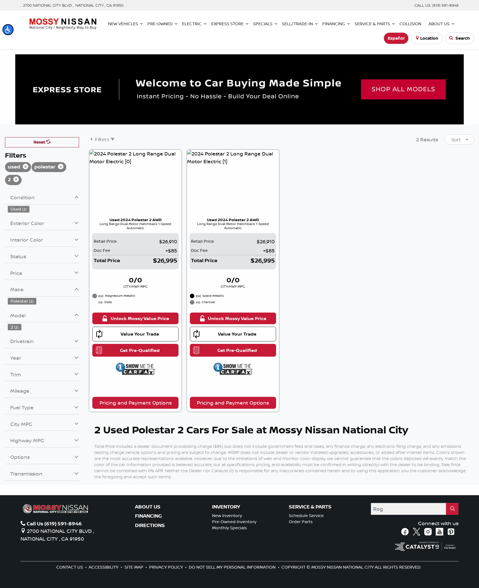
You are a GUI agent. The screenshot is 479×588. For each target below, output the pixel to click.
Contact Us (70, 567)
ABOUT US (147, 507)
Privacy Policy (166, 567)
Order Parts (301, 522)
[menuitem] (43, 209)
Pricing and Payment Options (136, 402)
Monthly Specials (229, 528)
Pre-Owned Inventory (234, 522)
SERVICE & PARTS (310, 507)
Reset (40, 142)
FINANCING (148, 516)
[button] (8, 29)
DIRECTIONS (150, 525)
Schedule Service (306, 515)
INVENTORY (226, 507)
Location (429, 38)
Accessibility (104, 567)
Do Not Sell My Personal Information (233, 567)
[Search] (452, 509)
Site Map (134, 567)
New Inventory (227, 515)
